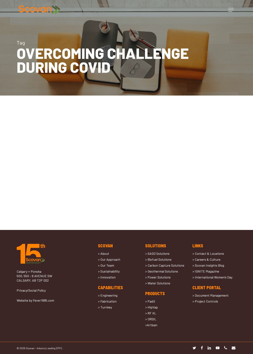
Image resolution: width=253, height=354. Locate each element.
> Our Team (106, 265)
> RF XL (150, 313)
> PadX (150, 301)
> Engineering (107, 295)
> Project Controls (205, 301)
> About (103, 253)
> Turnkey (105, 307)
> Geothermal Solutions (161, 271)
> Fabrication (107, 301)
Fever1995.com (43, 300)
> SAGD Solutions (157, 253)
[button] (231, 10)
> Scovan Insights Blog (208, 265)
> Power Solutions (158, 277)
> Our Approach (109, 259)
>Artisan (151, 325)
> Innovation (107, 277)
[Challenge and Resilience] (51, 179)
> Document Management (210, 295)
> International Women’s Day (212, 277)
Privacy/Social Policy (31, 290)
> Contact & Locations (208, 253)
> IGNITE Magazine (205, 271)
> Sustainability (109, 271)
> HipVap (151, 307)
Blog (25, 198)
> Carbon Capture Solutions (164, 265)
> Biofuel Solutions (158, 259)
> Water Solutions (157, 283)
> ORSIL (150, 319)
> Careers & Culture (206, 259)
